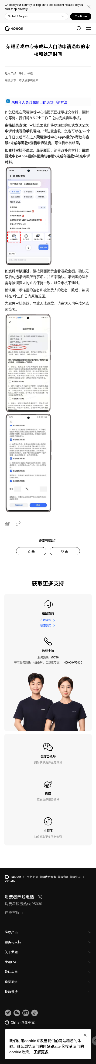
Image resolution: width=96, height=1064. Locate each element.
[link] (8, 1013)
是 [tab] (33, 551)
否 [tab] (66, 551)
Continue (81, 16)
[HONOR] (16, 877)
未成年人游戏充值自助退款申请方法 (39, 102)
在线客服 (45, 620)
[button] (17, 1013)
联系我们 (45, 625)
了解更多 (41, 1052)
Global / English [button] (18, 16)
